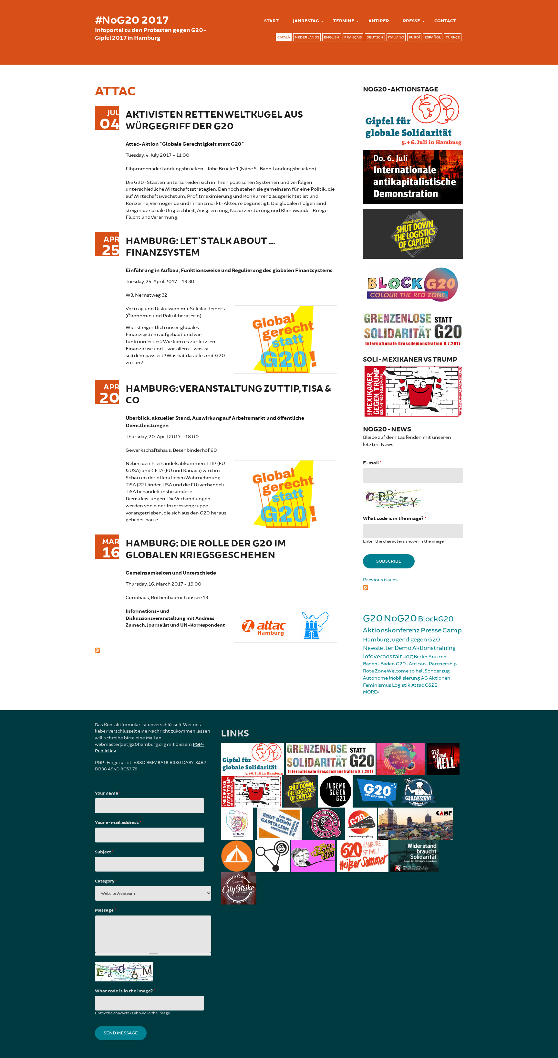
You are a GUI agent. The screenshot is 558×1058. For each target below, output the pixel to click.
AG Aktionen (435, 678)
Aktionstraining (434, 647)
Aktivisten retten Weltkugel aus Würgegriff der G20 (214, 121)
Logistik (401, 685)
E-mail (372, 463)
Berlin (421, 657)
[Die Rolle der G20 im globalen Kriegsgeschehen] (285, 624)
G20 (373, 618)
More (370, 692)
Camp (452, 630)
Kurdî (414, 37)
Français (353, 37)
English (331, 37)
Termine (343, 21)
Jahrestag (306, 21)
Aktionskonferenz (391, 630)
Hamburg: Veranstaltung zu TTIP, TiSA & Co (228, 395)
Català (283, 37)
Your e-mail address (118, 823)
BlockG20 (436, 619)
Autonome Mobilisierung (391, 678)
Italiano (396, 37)
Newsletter (378, 647)
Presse (411, 21)
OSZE (431, 685)
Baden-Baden (379, 664)
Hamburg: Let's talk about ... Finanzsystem (200, 247)
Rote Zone (375, 671)
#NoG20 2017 (132, 20)
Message (105, 910)
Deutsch (375, 37)
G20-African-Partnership (426, 664)
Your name (107, 793)
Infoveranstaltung (388, 656)
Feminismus (377, 685)
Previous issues (380, 580)
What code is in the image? (394, 518)
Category (106, 881)
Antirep (437, 657)
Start (271, 21)
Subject (104, 852)
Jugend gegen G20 (415, 639)
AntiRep (378, 21)
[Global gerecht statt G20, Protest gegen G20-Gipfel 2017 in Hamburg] (285, 338)
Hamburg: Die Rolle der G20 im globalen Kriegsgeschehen (206, 549)
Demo (403, 647)
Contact (445, 21)
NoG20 (400, 618)
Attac (417, 685)
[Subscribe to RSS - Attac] (216, 649)
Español (433, 37)
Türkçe (453, 37)
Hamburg (376, 639)
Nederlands (307, 37)
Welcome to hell (405, 671)
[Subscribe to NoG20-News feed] (413, 586)
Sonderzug (437, 671)
